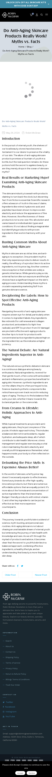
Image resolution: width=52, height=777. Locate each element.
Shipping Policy (12, 657)
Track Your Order (13, 685)
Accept (20, 773)
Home (21, 46)
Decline (32, 773)
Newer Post (41, 574)
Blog (29, 46)
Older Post (10, 574)
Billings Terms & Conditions (18, 679)
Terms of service (13, 663)
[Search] (41, 15)
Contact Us (10, 652)
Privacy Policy (12, 668)
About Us (10, 646)
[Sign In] (37, 15)
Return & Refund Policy (16, 674)
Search (9, 641)
